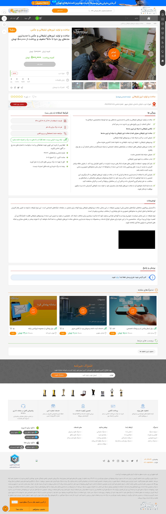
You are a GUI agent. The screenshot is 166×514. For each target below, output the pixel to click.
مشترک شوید (59, 375)
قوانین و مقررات (152, 435)
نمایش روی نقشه (18, 104)
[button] (76, 53)
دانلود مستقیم (30, 447)
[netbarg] (149, 505)
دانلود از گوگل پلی (30, 432)
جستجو (59, 10)
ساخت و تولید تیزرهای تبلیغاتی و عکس (50, 30)
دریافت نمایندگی (126, 438)
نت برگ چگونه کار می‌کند (99, 441)
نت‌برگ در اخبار (152, 441)
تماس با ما (128, 432)
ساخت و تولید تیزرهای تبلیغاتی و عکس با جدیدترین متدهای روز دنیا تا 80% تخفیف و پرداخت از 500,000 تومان (40, 37)
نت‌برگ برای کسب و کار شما (123, 441)
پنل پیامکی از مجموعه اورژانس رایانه (40, 329)
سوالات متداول (101, 444)
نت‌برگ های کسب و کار (74, 438)
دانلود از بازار (14, 432)
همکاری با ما (127, 435)
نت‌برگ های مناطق (75, 435)
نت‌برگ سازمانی (101, 432)
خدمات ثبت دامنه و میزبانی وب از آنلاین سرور (87, 329)
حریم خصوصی (152, 438)
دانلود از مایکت (30, 437)
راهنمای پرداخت (101, 438)
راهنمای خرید (102, 435)
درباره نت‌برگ (153, 432)
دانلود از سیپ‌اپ (15, 447)
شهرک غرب (61, 73)
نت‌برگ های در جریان (74, 432)
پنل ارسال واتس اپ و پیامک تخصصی (140, 329)
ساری (136, 18)
